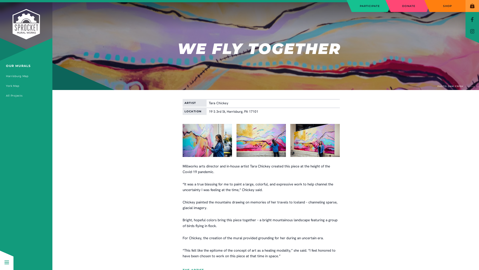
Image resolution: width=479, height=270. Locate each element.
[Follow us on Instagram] (472, 31)
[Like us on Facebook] (472, 19)
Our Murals (18, 66)
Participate (370, 6)
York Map (12, 86)
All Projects (14, 95)
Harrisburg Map (17, 76)
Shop (447, 6)
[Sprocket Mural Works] (26, 32)
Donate (408, 6)
